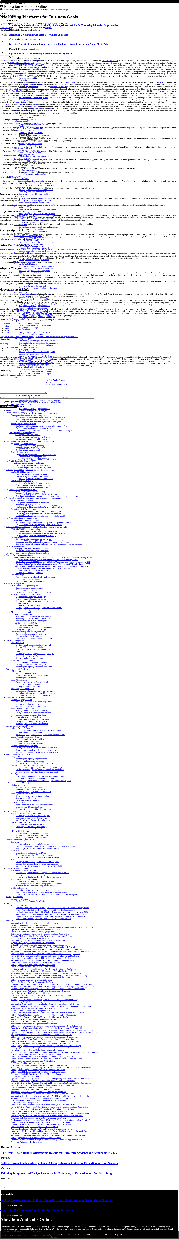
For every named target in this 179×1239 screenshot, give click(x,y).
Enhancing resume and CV (26, 419)
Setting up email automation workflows (31, 599)
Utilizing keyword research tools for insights (33, 816)
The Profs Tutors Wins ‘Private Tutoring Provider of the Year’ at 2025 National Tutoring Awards (56, 557)
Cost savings (20, 430)
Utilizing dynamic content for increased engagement (36, 881)
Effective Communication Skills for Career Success (30, 1076)
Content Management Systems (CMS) (20, 840)
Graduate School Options (20, 472)
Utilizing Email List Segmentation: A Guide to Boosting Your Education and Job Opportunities (47, 949)
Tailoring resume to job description (29, 457)
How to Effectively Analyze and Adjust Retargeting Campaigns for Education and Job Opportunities (49, 1107)
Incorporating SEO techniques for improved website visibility (42, 516)
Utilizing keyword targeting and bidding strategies (38, 413)
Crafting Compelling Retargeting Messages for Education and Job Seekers (39, 1002)
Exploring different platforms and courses (31, 487)
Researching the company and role (29, 463)
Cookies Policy (77, 1235)
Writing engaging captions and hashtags (31, 630)
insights (7, 326)
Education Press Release (20, 905)
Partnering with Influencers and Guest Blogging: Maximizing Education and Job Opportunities (47, 1028)
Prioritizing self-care (23, 505)
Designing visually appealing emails (29, 588)
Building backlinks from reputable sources (32, 551)
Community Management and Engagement (27, 632)
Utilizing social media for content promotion (32, 548)
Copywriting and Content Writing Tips (20, 697)
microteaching (108, 65)
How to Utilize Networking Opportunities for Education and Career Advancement (42, 1085)
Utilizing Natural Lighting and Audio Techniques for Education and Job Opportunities (44, 1015)
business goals (160, 82)
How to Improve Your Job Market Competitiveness (30, 993)
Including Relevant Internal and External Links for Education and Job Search (40, 978)
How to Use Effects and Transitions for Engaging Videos (33, 932)
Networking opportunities (25, 437)
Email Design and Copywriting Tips (24, 586)
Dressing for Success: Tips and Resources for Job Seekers (33, 982)
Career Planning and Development (24, 518)
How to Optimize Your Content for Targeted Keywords (32, 1021)
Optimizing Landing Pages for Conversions (27, 765)
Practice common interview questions (30, 465)
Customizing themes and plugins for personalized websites (38, 857)
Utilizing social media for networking (30, 446)
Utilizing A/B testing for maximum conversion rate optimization (43, 420)
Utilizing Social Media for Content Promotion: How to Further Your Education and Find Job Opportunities (52, 1030)
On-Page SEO (16, 538)
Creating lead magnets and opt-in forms (31, 610)
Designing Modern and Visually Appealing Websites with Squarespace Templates (42, 936)
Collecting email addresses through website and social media (39, 608)
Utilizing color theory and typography (30, 743)
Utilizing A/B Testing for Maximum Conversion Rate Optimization (36, 962)
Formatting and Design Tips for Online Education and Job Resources (37, 1050)
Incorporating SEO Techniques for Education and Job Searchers (35, 923)
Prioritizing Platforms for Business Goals (26, 1142)
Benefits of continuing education (28, 496)
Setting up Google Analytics (26, 673)
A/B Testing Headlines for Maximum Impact (28, 1063)
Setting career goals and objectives (29, 522)
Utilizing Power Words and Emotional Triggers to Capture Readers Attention (40, 1122)
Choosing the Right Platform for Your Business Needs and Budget (36, 1074)
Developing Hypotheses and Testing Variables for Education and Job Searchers (41, 1048)
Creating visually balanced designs (29, 741)
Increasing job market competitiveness (30, 439)
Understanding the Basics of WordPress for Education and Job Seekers (38, 940)
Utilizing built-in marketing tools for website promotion (40, 494)
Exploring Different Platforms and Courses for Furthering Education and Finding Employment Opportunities (52, 986)
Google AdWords (17, 757)
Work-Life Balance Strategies (22, 500)
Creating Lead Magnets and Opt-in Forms (27, 997)
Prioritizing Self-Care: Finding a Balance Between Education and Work (38, 1118)
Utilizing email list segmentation (28, 605)
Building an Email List (19, 603)
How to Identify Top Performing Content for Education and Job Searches (39, 1065)
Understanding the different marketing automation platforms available (45, 522)
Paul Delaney (6, 28)
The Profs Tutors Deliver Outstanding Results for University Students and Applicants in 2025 (54, 566)
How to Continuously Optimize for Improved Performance (33, 1087)
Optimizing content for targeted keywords (35, 468)
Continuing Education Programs (23, 489)
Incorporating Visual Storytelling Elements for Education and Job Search (38, 1092)
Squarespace (15, 842)
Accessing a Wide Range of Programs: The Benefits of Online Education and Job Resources (46, 973)
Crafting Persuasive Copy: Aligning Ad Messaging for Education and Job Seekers (42, 1109)
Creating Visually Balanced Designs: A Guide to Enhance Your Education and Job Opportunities (48, 989)
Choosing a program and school (28, 478)
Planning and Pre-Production (22, 794)
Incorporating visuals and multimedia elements (33, 706)
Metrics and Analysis (22, 538)
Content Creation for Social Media (24, 623)
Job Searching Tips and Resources (19, 441)
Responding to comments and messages (31, 634)
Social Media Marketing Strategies (10, 10)
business (7, 324)
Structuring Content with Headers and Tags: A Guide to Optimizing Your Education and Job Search (49, 1135)
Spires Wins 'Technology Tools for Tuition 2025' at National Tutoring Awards (45, 910)
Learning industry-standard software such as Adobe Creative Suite (41, 730)
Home (8, 411)
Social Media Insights (19, 680)
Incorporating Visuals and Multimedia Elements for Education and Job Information (42, 960)
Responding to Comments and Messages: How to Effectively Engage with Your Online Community (49, 976)
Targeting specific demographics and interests (33, 649)
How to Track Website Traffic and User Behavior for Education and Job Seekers (41, 995)
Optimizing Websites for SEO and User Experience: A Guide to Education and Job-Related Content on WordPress (55, 1032)
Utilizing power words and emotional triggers (33, 719)
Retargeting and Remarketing (22, 660)
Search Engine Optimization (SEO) (19, 811)
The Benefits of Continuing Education (25, 1103)
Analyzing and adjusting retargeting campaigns (34, 667)
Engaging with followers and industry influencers (34, 638)
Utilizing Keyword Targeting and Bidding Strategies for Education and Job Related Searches (46, 1026)
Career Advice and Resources (17, 498)
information (8, 333)
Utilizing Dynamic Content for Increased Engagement (31, 980)
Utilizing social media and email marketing (32, 570)
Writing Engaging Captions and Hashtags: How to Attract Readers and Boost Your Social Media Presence (51, 1067)
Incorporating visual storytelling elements (31, 787)
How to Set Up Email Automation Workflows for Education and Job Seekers (40, 991)
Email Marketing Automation (17, 868)
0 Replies (48, 28)
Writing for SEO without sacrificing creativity (33, 721)
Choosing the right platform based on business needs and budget (43, 527)
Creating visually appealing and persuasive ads (33, 645)
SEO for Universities (110, 61)
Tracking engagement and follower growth (32, 682)
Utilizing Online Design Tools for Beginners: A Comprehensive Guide (38, 1070)
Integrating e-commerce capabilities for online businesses (40, 498)
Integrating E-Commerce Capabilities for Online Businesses (34, 1019)
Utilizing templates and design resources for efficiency (36, 748)
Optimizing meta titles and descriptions (30, 542)
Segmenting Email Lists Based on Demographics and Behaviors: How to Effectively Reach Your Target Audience (54, 1052)
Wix (12, 859)
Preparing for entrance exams (27, 474)
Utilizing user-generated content (28, 625)
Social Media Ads (17, 643)
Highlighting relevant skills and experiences (32, 459)
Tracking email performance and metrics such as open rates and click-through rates (50, 544)
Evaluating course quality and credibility (31, 485)
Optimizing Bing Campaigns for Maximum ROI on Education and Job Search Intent (43, 1081)
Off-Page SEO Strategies (20, 831)
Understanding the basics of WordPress (31, 853)
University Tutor (68, 82)
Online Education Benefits (16, 413)
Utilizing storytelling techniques (28, 704)
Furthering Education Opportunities (19, 470)
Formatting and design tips (26, 454)
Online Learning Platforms (21, 481)
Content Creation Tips (19, 557)
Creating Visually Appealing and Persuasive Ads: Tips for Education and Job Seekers (43, 969)
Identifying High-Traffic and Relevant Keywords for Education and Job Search (41, 1017)
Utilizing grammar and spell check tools (31, 715)
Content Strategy (17, 575)
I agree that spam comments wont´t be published (20, 402)
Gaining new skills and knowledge (29, 435)
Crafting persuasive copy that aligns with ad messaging (37, 772)
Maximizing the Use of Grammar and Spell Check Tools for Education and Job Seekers (44, 1098)
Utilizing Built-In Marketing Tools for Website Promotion (33, 965)
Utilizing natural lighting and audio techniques (36, 441)
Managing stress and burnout (27, 502)
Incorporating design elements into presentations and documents (40, 735)
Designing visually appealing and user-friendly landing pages (39, 767)
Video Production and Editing (17, 783)
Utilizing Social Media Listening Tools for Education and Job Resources (38, 1072)
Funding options (22, 476)
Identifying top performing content (29, 684)
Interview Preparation (19, 461)
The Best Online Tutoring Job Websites (55, 69)
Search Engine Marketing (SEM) (18, 754)
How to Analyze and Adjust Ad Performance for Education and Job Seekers (40, 1111)
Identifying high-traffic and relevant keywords (36, 470)
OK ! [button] (88, 1235)
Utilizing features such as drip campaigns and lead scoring (38, 875)
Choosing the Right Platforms (31, 10)
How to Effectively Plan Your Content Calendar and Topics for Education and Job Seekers (45, 956)
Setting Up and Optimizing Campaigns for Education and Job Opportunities (40, 934)
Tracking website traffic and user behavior (32, 675)
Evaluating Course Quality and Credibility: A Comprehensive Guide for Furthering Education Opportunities (52, 927)
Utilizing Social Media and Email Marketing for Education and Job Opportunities (42, 1057)
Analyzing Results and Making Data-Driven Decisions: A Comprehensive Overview (43, 1129)
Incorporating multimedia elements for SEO (32, 553)
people (6, 330)
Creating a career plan (24, 520)
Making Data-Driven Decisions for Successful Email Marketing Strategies (39, 945)
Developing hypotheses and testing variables (33, 695)
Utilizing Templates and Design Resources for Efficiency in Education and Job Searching (45, 1041)
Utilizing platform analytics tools (28, 686)
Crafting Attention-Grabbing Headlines (26, 717)
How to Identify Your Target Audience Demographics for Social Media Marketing (42, 1039)
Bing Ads (14, 774)
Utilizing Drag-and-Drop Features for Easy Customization (33, 1061)
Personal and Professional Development (26, 415)
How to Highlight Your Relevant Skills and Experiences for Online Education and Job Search (47, 1116)
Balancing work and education (27, 494)
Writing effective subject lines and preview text (34, 592)
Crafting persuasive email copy (27, 590)
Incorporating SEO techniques (27, 562)
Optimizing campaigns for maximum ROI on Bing (38, 428)
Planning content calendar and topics (30, 581)
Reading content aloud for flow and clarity (32, 711)
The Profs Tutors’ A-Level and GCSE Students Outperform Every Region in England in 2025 (55, 562)
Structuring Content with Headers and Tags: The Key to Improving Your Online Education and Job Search (52, 951)
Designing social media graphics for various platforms (36, 750)
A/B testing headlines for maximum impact (32, 724)
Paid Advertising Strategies (16, 640)
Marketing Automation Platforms (23, 870)
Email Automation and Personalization (25, 594)
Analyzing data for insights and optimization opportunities (38, 890)
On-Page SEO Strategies (20, 822)
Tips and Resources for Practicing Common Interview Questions (35, 930)
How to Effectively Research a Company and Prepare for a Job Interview (39, 1100)
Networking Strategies (19, 443)
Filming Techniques (18, 785)
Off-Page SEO (16, 546)
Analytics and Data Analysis (17, 669)
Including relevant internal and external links (33, 540)
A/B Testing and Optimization (22, 689)
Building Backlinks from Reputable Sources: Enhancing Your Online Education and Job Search (47, 1013)
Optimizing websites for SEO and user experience (38, 505)
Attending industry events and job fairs (30, 448)
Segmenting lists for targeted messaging (31, 597)
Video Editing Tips (18, 803)
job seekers (7, 104)
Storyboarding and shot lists (26, 798)
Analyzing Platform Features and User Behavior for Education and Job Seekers (41, 1035)
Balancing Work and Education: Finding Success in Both (33, 1011)
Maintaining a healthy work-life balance (31, 507)
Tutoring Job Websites (19, 899)
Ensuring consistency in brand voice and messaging (35, 577)
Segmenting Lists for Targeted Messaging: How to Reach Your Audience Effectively (43, 947)
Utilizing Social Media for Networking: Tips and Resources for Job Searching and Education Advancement (52, 1006)
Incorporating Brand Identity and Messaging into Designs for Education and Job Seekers (45, 1004)
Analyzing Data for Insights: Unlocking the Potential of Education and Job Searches (43, 1094)
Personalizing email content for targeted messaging (35, 886)
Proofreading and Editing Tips (22, 708)
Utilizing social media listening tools (29, 636)
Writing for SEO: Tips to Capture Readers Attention (30, 938)
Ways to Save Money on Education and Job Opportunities (33, 943)
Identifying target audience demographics (31, 621)
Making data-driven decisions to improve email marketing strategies (41, 892)
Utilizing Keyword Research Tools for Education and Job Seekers (36, 1138)
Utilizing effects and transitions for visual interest (34, 809)
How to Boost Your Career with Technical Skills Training (33, 967)
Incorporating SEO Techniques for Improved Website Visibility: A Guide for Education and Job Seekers (50, 1096)
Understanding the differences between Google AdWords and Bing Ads (46, 430)
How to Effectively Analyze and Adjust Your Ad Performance (34, 1127)
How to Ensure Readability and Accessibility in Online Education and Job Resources (43, 958)
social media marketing (59, 87)
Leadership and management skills (29, 513)
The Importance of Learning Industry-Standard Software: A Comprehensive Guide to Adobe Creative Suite (52, 1120)
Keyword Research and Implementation (26, 813)
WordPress (15, 851)
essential (7, 328)
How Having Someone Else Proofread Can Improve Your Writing (36, 1054)
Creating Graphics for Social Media (24, 746)
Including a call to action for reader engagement (34, 702)
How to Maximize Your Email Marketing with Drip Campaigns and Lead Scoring (42, 1043)
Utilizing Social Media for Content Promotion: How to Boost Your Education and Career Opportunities (50, 1113)
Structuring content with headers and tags (34, 476)
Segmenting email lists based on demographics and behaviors (39, 884)
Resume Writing (17, 452)
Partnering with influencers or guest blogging (33, 568)
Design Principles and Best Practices (25, 737)
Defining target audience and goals (29, 579)
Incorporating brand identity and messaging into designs (37, 752)
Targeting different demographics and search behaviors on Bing (40, 776)
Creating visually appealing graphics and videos (34, 627)
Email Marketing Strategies (16, 584)
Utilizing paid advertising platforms (29, 573)
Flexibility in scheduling (25, 428)
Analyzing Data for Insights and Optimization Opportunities (34, 1024)
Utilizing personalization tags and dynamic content (35, 601)
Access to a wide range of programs (29, 426)
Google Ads (15, 651)
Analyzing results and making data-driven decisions (35, 693)
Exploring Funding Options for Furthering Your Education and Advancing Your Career (44, 1000)
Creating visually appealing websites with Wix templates (40, 511)
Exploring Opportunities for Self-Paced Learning (29, 925)
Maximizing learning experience (28, 483)
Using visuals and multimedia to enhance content (34, 559)
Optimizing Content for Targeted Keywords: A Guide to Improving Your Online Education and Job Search (52, 1078)
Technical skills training (25, 511)
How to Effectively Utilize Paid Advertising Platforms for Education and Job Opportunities (45, 954)
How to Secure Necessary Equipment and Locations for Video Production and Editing (44, 971)
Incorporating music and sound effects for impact (37, 455)
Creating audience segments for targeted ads (32, 665)
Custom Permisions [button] (102, 1235)
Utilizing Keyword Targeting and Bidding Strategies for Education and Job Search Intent (45, 1037)
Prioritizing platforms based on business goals (33, 619)
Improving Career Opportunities (23, 432)
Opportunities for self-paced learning (30, 417)
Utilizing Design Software (21, 728)
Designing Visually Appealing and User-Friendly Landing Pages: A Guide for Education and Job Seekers (51, 984)
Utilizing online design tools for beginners (32, 732)
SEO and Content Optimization (18, 527)
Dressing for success (23, 467)
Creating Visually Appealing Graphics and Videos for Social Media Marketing (41, 1124)
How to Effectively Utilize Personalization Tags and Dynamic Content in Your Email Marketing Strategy (51, 1083)
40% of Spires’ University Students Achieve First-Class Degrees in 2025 (43, 919)
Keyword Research (18, 529)
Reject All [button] (118, 1235)
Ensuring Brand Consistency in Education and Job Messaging (34, 1133)
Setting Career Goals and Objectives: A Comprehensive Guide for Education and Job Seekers (46, 1059)
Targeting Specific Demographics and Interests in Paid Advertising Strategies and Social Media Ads (49, 1131)
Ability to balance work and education (30, 421)
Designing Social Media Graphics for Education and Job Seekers (36, 1089)
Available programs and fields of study (30, 492)
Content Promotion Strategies (22, 566)
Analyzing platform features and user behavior (33, 616)
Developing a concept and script (28, 800)
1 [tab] (5, 34)
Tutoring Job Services (14, 897)
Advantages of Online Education (23, 424)
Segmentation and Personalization (27, 529)
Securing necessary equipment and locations (32, 796)
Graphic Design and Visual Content (19, 726)
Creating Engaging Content (21, 700)
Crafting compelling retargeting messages (31, 662)
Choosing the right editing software (29, 807)
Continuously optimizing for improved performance (35, 691)
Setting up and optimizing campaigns (33, 411)
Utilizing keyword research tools (28, 531)
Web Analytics (16, 671)
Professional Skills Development (23, 509)
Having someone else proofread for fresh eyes (33, 713)
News (11, 553)
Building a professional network (28, 450)
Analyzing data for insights (26, 678)
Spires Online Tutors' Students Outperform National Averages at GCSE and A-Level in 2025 (54, 564)
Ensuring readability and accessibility (30, 739)
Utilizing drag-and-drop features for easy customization (37, 864)
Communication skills (24, 516)
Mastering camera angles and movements (31, 789)
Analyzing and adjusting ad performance (34, 409)
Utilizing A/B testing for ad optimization (31, 647)
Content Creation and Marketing (18, 555)
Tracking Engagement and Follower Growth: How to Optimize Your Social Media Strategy (46, 1046)
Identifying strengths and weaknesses (30, 524)
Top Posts (9, 921)
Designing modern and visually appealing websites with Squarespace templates (49, 496)
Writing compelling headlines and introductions (34, 564)
